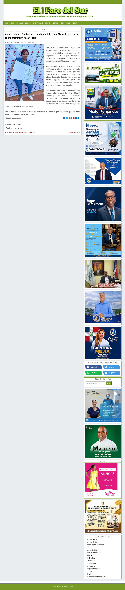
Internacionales (38, 23)
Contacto (75, 23)
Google (89, 555)
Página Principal (29, 132)
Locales (12, 23)
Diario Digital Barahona (95, 545)
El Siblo (89, 547)
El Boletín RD (91, 561)
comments (30, 42)
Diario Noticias (92, 550)
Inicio (6, 23)
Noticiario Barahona (94, 553)
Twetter (111, 367)
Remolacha (91, 566)
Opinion (62, 23)
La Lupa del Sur (92, 542)
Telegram (111, 373)
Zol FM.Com (91, 558)
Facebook (94, 367)
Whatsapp (94, 373)
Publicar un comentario (14, 128)
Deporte (47, 23)
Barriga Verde (92, 539)
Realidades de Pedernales (96, 577)
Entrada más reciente (14, 132)
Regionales (28, 23)
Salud (68, 23)
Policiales (55, 23)
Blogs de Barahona (93, 569)
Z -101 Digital (91, 563)
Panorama (90, 571)
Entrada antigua (73, 132)
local (43, 29)
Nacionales (20, 23)
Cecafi (89, 574)
